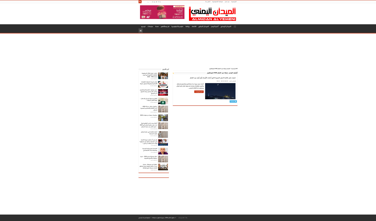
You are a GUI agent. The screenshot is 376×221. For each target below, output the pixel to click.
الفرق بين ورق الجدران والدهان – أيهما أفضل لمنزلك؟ (148, 99)
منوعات (150, 26)
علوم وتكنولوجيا (177, 26)
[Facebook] (158, 2)
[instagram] (152, 2)
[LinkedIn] (154, 2)
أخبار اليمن (214, 26)
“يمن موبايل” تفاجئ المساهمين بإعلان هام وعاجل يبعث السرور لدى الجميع (148, 92)
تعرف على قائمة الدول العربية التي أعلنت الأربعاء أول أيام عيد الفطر (212, 78)
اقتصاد (194, 26)
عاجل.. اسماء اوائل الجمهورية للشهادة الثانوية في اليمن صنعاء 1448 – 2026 (149, 75)
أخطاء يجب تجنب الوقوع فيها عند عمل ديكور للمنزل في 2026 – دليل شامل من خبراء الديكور (148, 125)
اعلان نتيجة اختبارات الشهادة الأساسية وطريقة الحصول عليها (148, 83)
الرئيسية (233, 2)
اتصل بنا (207, 2)
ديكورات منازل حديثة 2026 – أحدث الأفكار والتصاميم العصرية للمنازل (148, 108)
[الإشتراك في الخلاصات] (173, 73)
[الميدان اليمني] (212, 15)
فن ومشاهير (165, 26)
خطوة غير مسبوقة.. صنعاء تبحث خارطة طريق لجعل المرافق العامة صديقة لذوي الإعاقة (148, 166)
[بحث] (140, 1)
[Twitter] (156, 2)
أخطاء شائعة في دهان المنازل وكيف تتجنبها (149, 133)
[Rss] (160, 2)
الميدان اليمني (226, 26)
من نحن (227, 2)
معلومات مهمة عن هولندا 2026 (148, 115)
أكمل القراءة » (198, 91)
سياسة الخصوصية (217, 2)
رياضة (187, 26)
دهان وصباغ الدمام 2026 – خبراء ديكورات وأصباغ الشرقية (148, 157)
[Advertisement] (188, 49)
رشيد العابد (231, 81)
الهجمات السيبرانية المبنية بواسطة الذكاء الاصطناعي (149, 150)
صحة (157, 26)
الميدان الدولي (203, 26)
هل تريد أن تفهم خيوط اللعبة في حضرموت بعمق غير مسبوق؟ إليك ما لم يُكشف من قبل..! (148, 142)
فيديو (143, 26)
